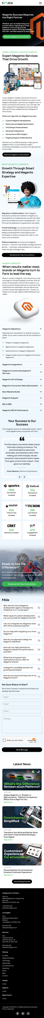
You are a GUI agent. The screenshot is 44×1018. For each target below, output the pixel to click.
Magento (5, 988)
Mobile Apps (6, 963)
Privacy (4, 1009)
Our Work (5, 956)
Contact (5, 976)
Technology (6, 961)
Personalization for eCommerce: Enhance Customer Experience (18, 871)
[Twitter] (28, 1015)
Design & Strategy (8, 958)
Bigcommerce (7, 995)
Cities (4, 984)
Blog (3, 973)
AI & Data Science (8, 966)
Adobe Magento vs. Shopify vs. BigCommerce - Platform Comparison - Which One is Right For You (21, 797)
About (4, 971)
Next (24, 477)
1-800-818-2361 (7, 906)
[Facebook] (17, 1015)
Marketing (5, 968)
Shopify (5, 980)
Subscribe (11, 1009)
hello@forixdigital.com (9, 908)
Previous (20, 477)
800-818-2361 (6, 926)
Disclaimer (34, 1007)
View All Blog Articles (22, 881)
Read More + (8, 802)
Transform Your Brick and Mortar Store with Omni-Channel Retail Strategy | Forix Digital (21, 834)
